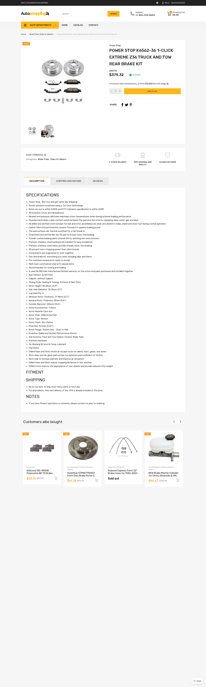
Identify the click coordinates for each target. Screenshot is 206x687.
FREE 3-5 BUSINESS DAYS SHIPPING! (34, 3)
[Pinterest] (130, 104)
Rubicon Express (116, 467)
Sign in (174, 3)
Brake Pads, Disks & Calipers (51, 159)
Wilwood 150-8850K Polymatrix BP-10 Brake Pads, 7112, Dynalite (40, 473)
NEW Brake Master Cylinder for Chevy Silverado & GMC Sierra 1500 (163, 475)
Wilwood (31, 467)
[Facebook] (122, 104)
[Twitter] (126, 104)
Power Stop (115, 45)
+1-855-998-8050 (145, 15)
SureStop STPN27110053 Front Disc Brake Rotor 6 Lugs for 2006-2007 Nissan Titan (82, 476)
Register (181, 3)
